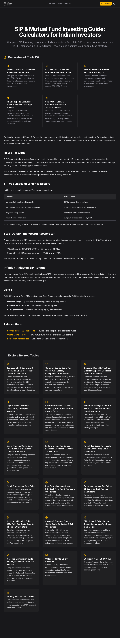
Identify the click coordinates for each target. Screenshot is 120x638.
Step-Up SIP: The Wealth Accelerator (29, 233)
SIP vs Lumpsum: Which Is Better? (27, 183)
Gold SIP (9, 289)
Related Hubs (13, 324)
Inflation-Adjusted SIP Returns (24, 267)
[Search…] (114, 4)
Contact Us (106, 4)
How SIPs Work (14, 152)
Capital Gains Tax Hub (17, 335)
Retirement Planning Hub (18, 339)
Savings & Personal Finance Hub (21, 331)
